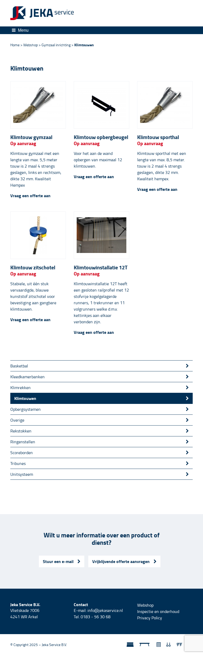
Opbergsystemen (25, 409)
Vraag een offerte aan (30, 195)
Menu (23, 30)
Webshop (30, 44)
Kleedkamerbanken (27, 377)
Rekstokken (20, 431)
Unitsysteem (21, 474)
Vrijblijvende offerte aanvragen (121, 561)
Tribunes (18, 463)
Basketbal (19, 366)
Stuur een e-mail (58, 561)
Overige (17, 420)
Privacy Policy (149, 618)
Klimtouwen (25, 398)
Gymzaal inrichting (56, 44)
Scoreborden (21, 452)
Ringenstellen (22, 442)
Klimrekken (20, 387)
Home (15, 44)
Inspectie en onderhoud (158, 611)
